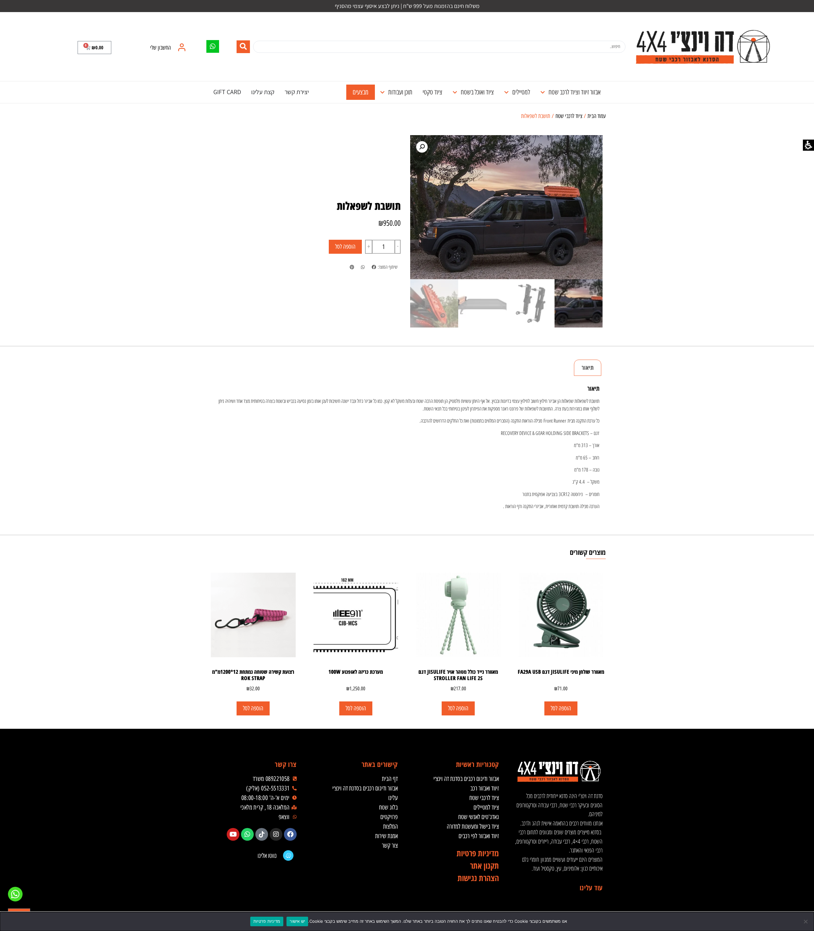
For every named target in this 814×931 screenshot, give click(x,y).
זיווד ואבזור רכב (484, 788)
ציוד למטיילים (486, 807)
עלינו (393, 798)
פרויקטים (389, 817)
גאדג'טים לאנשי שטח (478, 817)
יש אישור (297, 921)
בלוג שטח (388, 807)
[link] (702, 46)
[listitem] (374, 267)
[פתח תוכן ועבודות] (382, 92)
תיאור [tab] (588, 367)
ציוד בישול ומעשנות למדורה (473, 826)
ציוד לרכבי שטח (568, 116)
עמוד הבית (597, 116)
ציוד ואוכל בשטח (477, 92)
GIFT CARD (227, 92)
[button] (95, 47)
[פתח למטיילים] (506, 92)
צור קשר (390, 845)
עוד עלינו (591, 887)
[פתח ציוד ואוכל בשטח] (454, 92)
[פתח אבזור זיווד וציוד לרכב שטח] (542, 92)
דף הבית (390, 779)
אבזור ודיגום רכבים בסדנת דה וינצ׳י (466, 779)
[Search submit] (243, 46)
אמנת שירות (386, 836)
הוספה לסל (345, 246)
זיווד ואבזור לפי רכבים (479, 836)
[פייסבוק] (290, 834)
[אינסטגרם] (276, 834)
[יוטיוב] (233, 834)
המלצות (390, 826)
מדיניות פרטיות (266, 921)
